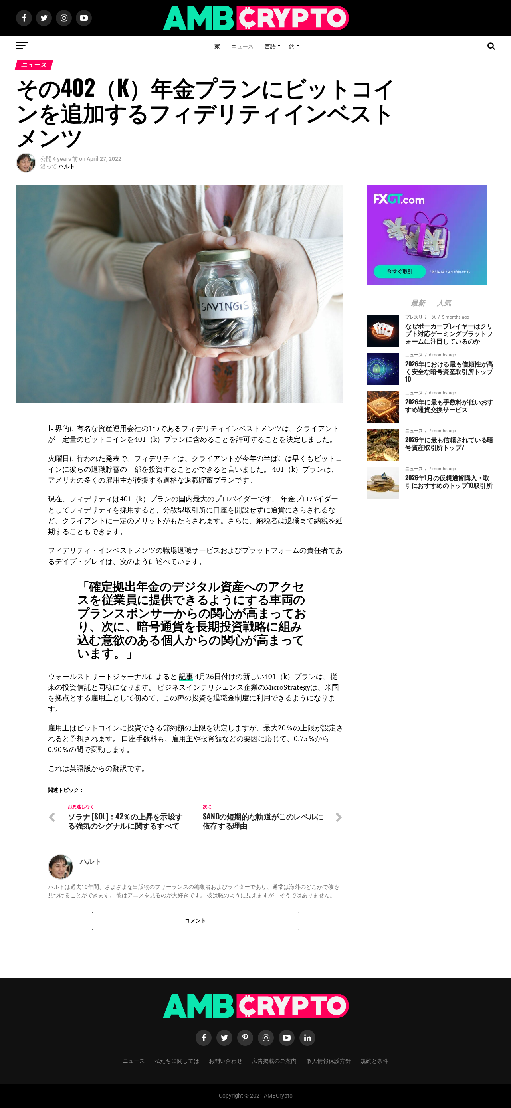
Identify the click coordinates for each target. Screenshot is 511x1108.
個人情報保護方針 (328, 1060)
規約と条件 (374, 1060)
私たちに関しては (176, 1060)
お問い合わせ (225, 1060)
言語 (270, 46)
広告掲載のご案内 (274, 1060)
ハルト (66, 166)
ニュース (242, 46)
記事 (186, 676)
